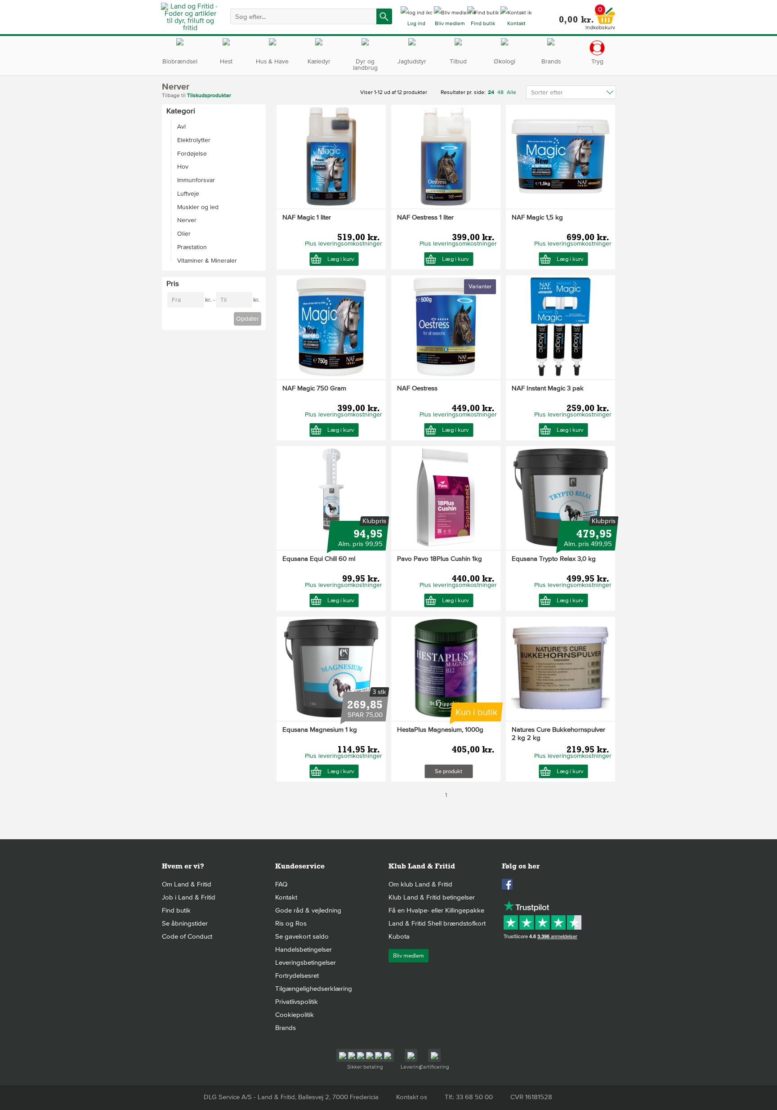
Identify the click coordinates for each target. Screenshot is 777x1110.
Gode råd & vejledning (308, 910)
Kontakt (286, 897)
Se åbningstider (185, 923)
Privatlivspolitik (296, 1002)
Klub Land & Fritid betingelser (431, 897)
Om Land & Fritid (186, 884)
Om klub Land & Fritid (420, 884)
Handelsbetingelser (303, 949)
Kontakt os (411, 1097)
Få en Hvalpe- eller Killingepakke (436, 910)
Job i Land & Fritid (188, 897)
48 (500, 92)
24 (492, 92)
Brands (285, 1028)
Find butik (176, 910)
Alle (511, 92)
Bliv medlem (408, 955)
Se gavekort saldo (302, 936)
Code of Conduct (187, 936)
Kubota (399, 936)
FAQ (281, 884)
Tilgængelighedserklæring (313, 989)
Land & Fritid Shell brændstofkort (437, 923)
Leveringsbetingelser (305, 962)
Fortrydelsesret (297, 975)
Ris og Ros (291, 923)
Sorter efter (547, 92)
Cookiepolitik (294, 1015)
